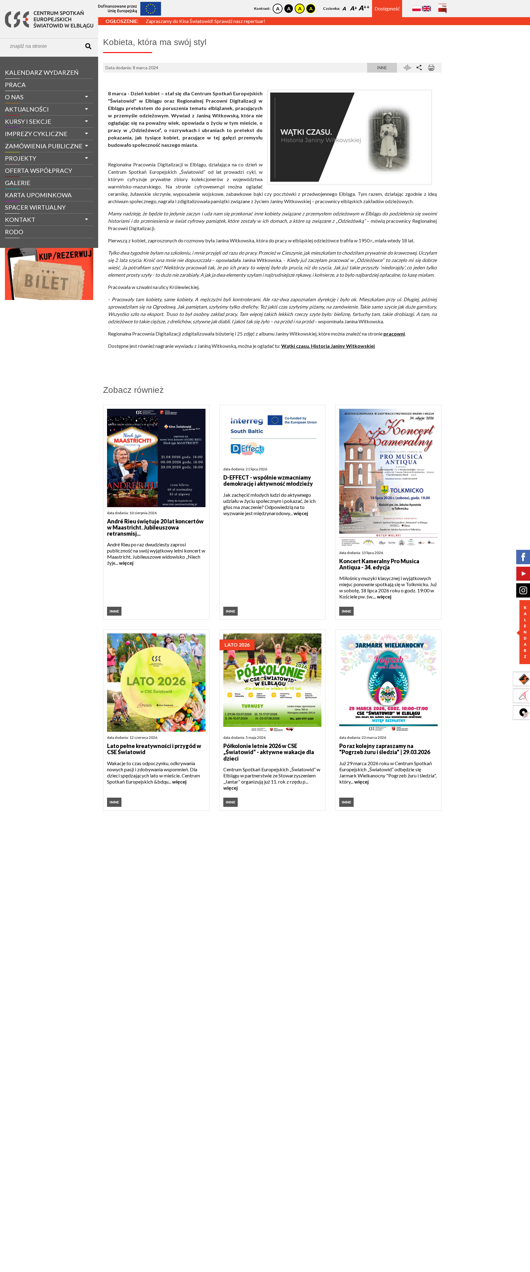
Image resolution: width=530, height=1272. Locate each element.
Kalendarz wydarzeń (42, 72)
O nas (14, 97)
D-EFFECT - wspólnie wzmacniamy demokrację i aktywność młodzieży (268, 480)
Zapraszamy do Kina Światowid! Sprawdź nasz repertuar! (205, 21)
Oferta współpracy (38, 170)
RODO (14, 231)
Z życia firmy (22, 243)
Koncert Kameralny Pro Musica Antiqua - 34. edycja (379, 564)
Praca (15, 84)
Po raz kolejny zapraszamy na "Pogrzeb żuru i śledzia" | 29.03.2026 (384, 749)
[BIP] (442, 6)
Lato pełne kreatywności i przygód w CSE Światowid (154, 749)
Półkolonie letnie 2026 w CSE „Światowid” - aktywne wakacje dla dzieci (268, 752)
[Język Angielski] (426, 8)
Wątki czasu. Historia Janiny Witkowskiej (328, 346)
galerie (17, 182)
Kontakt (20, 219)
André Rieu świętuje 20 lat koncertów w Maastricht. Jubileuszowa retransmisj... (155, 527)
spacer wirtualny (35, 207)
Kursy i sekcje (28, 121)
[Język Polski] (416, 8)
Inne (382, 67)
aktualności (27, 109)
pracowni (394, 333)
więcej (126, 563)
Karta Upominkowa (38, 195)
